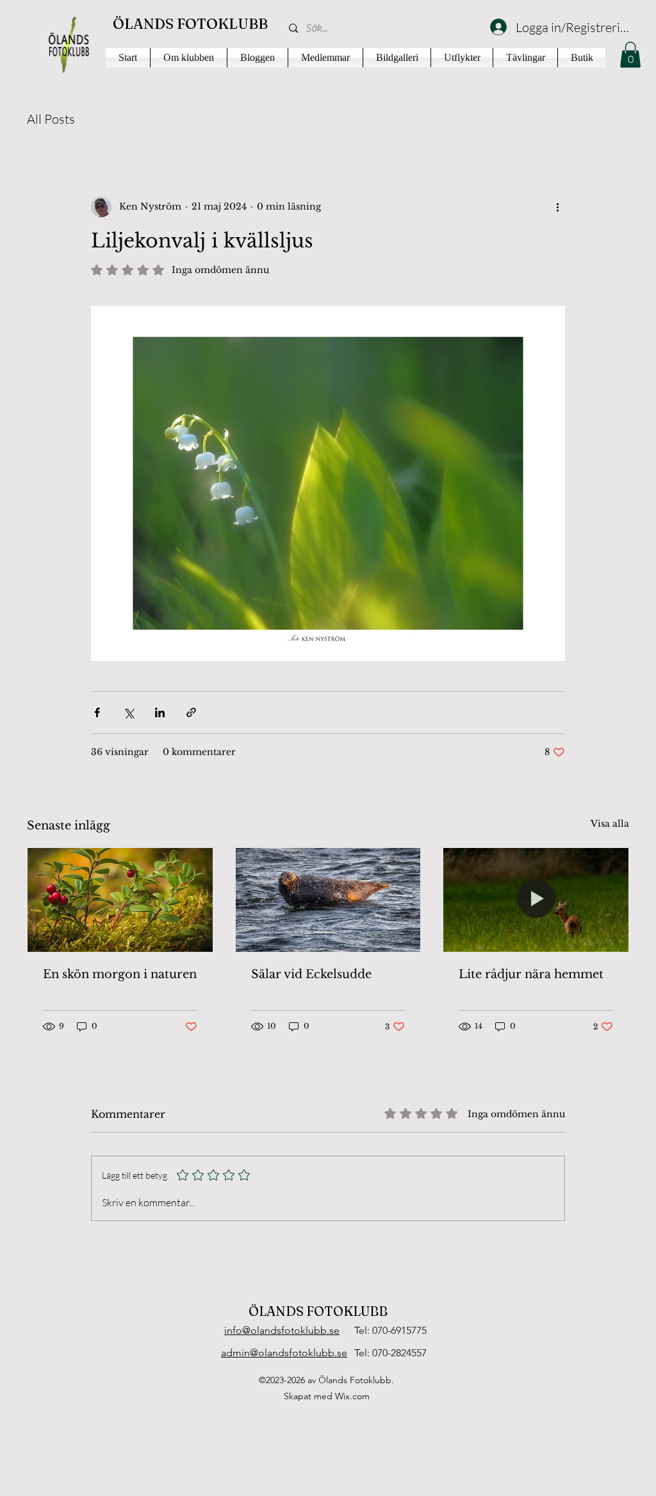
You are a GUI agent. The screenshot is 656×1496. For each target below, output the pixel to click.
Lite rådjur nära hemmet (531, 974)
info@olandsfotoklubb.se (282, 1330)
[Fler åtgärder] (557, 207)
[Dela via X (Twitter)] (128, 712)
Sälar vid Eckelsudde (311, 974)
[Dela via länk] (191, 712)
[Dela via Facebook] (97, 712)
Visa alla (610, 823)
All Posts (51, 119)
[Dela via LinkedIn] (160, 712)
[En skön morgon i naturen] (120, 900)
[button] (630, 55)
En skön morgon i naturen (120, 974)
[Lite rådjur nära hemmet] (535, 900)
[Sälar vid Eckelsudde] (328, 900)
